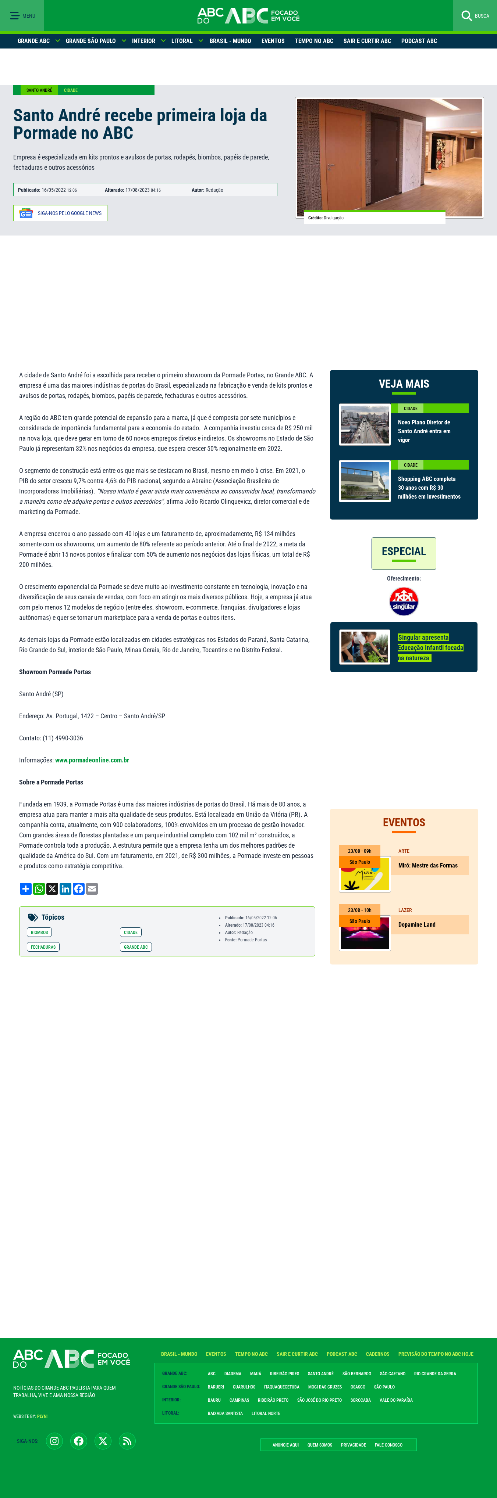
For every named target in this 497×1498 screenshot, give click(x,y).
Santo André (39, 90)
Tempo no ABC (314, 40)
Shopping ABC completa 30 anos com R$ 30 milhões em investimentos (429, 487)
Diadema (232, 1373)
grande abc (136, 947)
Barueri (216, 1387)
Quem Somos (320, 1445)
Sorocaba (361, 1400)
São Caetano (392, 1373)
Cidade (71, 90)
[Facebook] (78, 1441)
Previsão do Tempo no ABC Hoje (435, 1354)
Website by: (30, 1416)
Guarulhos (244, 1387)
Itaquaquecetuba (281, 1387)
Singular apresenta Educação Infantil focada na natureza (431, 647)
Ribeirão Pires (284, 1373)
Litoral (182, 40)
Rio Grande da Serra (435, 1373)
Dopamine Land (417, 924)
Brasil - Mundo (230, 40)
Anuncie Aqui (286, 1445)
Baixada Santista (225, 1413)
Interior (143, 40)
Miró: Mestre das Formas (428, 865)
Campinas (239, 1400)
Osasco (358, 1387)
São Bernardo (356, 1373)
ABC (212, 1373)
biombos (39, 932)
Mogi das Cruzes (325, 1387)
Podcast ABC (419, 40)
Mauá (255, 1373)
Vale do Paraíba (396, 1400)
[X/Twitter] (103, 1441)
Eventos (273, 40)
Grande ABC (34, 40)
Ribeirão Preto (273, 1400)
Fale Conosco (388, 1445)
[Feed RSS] (127, 1441)
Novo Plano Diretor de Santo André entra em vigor (424, 431)
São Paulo (384, 1387)
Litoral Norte (266, 1413)
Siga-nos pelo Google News (70, 213)
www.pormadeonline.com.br (92, 760)
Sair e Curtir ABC (367, 40)
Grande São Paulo (91, 40)
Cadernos (378, 1354)
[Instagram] (54, 1441)
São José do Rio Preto (319, 1400)
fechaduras (43, 947)
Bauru (214, 1400)
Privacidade (353, 1445)
